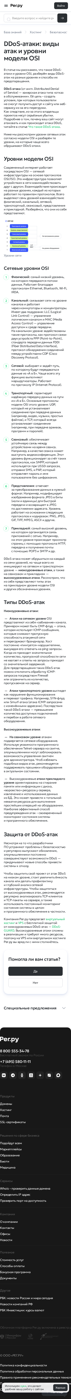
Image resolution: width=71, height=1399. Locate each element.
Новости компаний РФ (16, 1304)
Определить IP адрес (15, 1194)
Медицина (7, 1167)
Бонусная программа (15, 1272)
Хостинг (6, 1110)
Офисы (5, 1234)
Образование (10, 1155)
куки (23, 1386)
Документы (8, 1278)
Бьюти (4, 1161)
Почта (4, 1116)
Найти (62, 18)
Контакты (7, 1228)
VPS (21, 923)
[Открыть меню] (6, 5)
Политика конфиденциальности (23, 1365)
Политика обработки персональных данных (32, 1371)
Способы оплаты (12, 1266)
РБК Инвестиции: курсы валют (22, 1310)
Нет (35, 983)
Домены (6, 1104)
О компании (9, 1222)
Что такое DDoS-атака (44, 127)
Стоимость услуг (12, 1260)
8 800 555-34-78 (14, 1050)
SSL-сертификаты (13, 1122)
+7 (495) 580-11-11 (15, 1061)
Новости (6, 1240)
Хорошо (60, 1387)
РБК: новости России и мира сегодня (26, 1298)
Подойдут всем (11, 1143)
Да (35, 971)
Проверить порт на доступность (23, 1200)
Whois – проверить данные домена (25, 1188)
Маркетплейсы (11, 1149)
